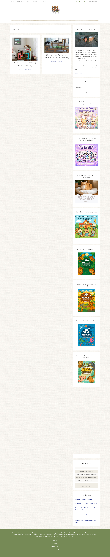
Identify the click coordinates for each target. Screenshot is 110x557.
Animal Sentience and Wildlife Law (86, 468)
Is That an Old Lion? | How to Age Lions (86, 503)
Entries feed (55, 543)
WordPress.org (55, 549)
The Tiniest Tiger (55, 9)
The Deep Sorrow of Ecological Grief (86, 471)
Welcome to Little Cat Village (86, 480)
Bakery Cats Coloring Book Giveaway (86, 474)
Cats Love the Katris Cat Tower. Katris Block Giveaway (56, 56)
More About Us (79, 73)
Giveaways (21, 69)
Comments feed (55, 546)
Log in (55, 540)
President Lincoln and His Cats (83, 499)
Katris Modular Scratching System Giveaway (25, 64)
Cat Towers (28, 69)
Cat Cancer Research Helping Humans (86, 477)
